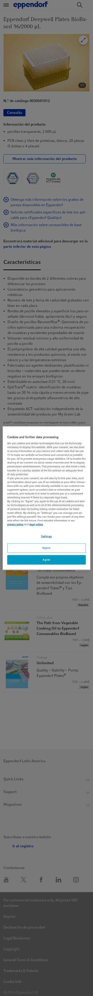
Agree (46, 559)
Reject (46, 547)
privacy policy (15, 524)
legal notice (36, 524)
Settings (46, 536)
